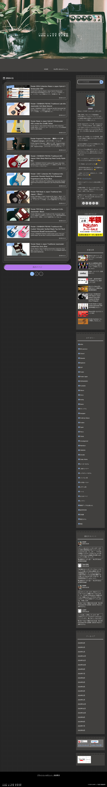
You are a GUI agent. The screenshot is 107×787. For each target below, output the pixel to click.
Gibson (82, 390)
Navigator (82, 413)
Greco (82, 395)
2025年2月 (81, 647)
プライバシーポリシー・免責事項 (48, 775)
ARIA (81, 344)
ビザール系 (83, 487)
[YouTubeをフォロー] (90, 203)
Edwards (82, 358)
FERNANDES (84, 381)
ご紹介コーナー (84, 468)
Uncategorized (84, 441)
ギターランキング (83, 745)
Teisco (82, 431)
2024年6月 (81, 678)
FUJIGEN (83, 386)
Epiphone (82, 363)
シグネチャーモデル (85, 473)
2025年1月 (81, 652)
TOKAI (82, 436)
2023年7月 (81, 726)
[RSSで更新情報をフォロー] (97, 203)
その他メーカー (84, 482)
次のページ (37, 267)
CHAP (90, 108)
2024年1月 (81, 700)
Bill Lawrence (83, 349)
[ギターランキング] (82, 742)
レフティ (82, 501)
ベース (82, 491)
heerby (82, 399)
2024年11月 (82, 660)
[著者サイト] (84, 203)
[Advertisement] (36, 292)
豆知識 (82, 514)
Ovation (82, 422)
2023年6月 (81, 730)
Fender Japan (84, 376)
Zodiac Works (84, 459)
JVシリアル (83, 408)
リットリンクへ (87, 178)
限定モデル (83, 519)
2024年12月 (82, 656)
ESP (81, 367)
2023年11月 (82, 708)
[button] (101, 82)
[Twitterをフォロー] (87, 203)
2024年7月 (81, 673)
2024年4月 (81, 687)
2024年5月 (81, 682)
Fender (82, 372)
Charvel (82, 353)
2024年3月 (81, 691)
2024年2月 (81, 695)
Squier (82, 427)
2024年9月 (81, 669)
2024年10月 (82, 665)
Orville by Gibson (85, 418)
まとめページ (84, 496)
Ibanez (82, 404)
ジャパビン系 (84, 478)
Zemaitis (82, 454)
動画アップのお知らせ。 (87, 505)
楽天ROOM (83, 510)
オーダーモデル (84, 464)
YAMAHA (82, 450)
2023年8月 (81, 721)
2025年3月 (81, 643)
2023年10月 (82, 713)
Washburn (83, 445)
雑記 (81, 524)
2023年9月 (81, 717)
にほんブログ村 (96, 745)
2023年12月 (82, 704)
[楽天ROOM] (94, 203)
